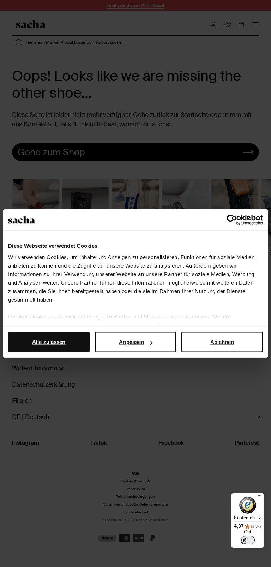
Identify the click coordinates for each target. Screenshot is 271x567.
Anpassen (131, 342)
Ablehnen (222, 342)
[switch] (248, 540)
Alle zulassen (48, 342)
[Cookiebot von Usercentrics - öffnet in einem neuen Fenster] (232, 220)
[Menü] (259, 497)
